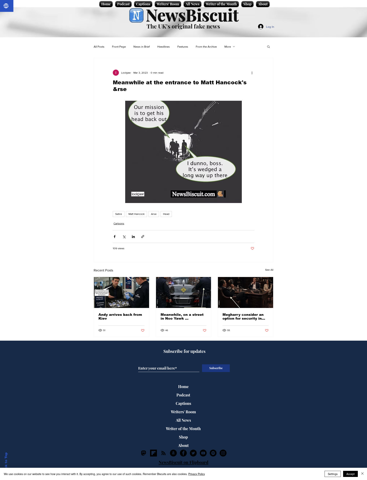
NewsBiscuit (192, 15)
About (183, 445)
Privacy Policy (196, 474)
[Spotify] (213, 453)
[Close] (362, 474)
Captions (183, 403)
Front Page (119, 46)
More (227, 46)
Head (166, 213)
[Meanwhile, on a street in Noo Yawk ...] (183, 292)
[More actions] (252, 72)
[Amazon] (173, 453)
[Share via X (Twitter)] (124, 236)
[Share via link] (143, 236)
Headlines (163, 46)
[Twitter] (193, 453)
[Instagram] (223, 453)
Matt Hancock (136, 213)
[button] (268, 46)
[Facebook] (183, 453)
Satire (118, 213)
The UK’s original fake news (183, 26)
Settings (333, 474)
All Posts (99, 46)
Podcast (183, 394)
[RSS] (163, 453)
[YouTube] (203, 453)
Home (183, 386)
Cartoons (119, 223)
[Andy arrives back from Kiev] (121, 292)
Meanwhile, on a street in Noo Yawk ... (182, 316)
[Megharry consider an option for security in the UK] (245, 292)
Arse (154, 213)
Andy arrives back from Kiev (120, 316)
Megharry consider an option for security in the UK (243, 316)
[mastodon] (143, 453)
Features (182, 46)
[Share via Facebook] (114, 236)
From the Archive (206, 46)
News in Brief (141, 46)
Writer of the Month (183, 428)
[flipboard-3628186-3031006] (153, 453)
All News (183, 420)
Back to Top (6, 462)
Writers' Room (183, 411)
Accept (350, 474)
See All (269, 269)
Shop (183, 436)
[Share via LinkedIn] (133, 236)
